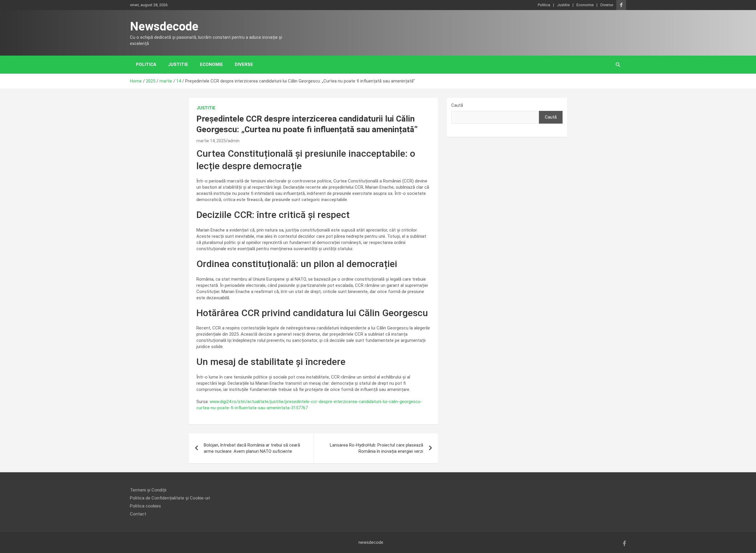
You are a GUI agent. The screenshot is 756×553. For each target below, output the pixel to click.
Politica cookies (145, 506)
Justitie (563, 5)
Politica (544, 5)
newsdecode (371, 542)
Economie (585, 5)
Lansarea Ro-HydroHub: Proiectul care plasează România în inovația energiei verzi (376, 448)
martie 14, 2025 (211, 140)
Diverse (606, 5)
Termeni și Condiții (148, 490)
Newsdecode (164, 26)
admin (233, 140)
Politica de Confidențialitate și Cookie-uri (170, 498)
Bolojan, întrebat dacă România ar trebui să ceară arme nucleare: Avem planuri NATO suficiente (252, 448)
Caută (457, 105)
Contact (138, 514)
